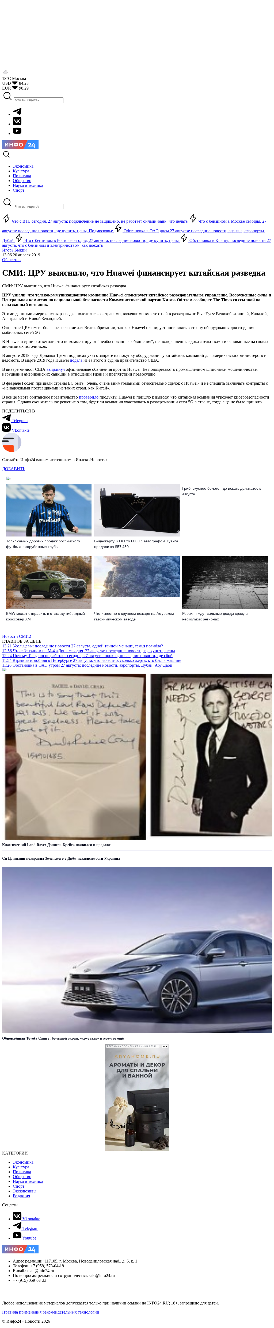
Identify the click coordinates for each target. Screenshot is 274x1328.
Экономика (23, 1162)
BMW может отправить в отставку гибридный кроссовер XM (45, 616)
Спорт (18, 1186)
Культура (21, 1167)
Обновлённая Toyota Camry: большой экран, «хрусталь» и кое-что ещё (63, 1038)
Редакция (21, 1196)
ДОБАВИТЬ (13, 468)
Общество (11, 259)
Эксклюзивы (24, 1191)
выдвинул (56, 369)
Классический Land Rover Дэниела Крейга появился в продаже (56, 845)
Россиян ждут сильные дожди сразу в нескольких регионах (215, 616)
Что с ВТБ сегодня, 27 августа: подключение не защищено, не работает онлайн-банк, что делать (100, 221)
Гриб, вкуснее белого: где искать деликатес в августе (221, 491)
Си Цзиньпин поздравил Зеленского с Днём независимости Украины (61, 858)
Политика (22, 1171)
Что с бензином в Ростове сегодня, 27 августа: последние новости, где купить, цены (101, 240)
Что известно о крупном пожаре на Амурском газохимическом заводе (134, 616)
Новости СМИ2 (16, 636)
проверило (88, 397)
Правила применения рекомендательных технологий (50, 1312)
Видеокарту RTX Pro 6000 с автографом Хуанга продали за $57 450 (136, 544)
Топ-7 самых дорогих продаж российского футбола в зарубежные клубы (43, 544)
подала (76, 360)
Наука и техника (28, 1181)
